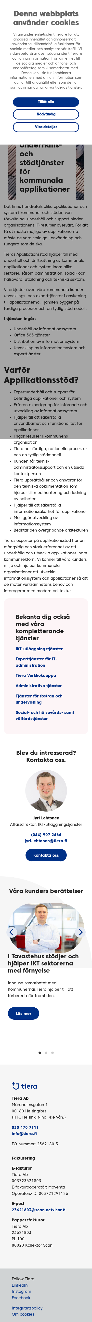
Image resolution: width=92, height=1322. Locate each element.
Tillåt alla (46, 102)
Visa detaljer (46, 127)
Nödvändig (46, 114)
